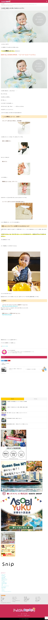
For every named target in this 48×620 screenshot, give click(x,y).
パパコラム (25, 601)
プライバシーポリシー (20, 615)
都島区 (3, 364)
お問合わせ (28, 615)
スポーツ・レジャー (38, 599)
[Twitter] (4, 357)
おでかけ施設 (2, 598)
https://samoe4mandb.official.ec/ (10, 306)
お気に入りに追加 (5, 346)
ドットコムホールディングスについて (5, 602)
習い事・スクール (14, 598)
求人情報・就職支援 (26, 599)
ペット (2, 601)
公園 (1, 600)
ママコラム (13, 601)
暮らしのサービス (26, 600)
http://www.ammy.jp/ (7, 314)
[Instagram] (3, 357)
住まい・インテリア (38, 598)
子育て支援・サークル (27, 598)
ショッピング (14, 599)
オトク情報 (2, 599)
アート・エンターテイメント (16, 600)
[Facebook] (1, 357)
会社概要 (25, 615)
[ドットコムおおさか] (6, 1)
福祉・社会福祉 (37, 600)
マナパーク (37, 601)
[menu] (46, 1)
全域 (4, 364)
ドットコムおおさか (6, 363)
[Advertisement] (24, 384)
